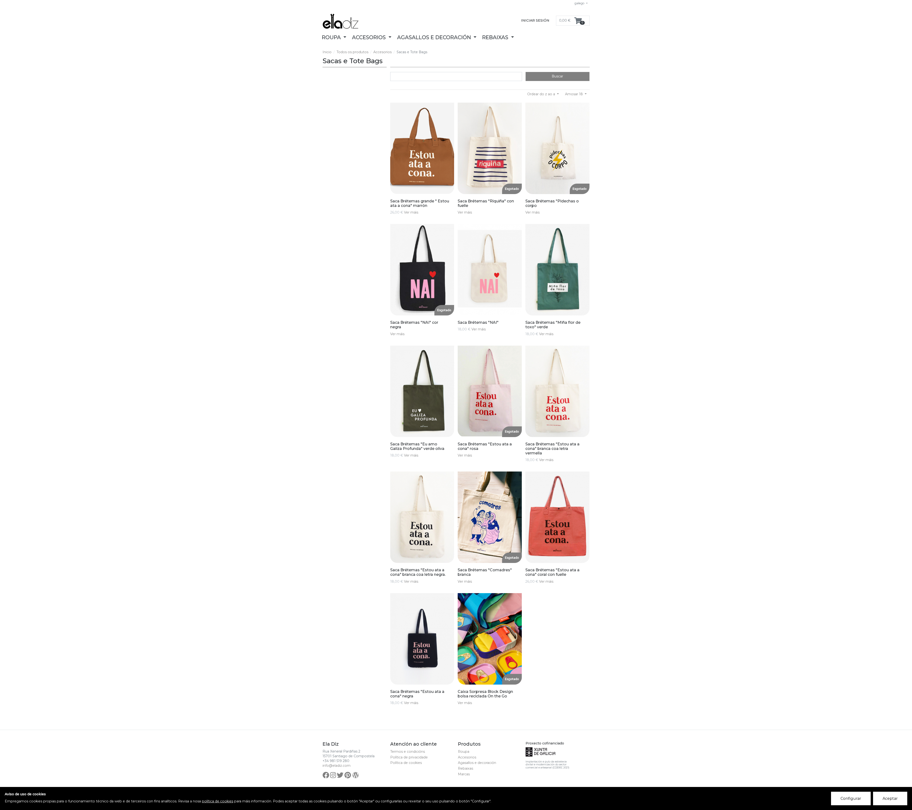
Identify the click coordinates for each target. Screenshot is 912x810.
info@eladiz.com (337, 765)
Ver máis (411, 212)
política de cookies (217, 801)
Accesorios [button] (369, 37)
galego (580, 3)
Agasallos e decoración (477, 763)
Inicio (327, 52)
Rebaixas (465, 768)
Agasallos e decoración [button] (434, 37)
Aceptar (890, 798)
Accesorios (382, 52)
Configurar (851, 798)
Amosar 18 (574, 94)
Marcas (464, 774)
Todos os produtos (352, 52)
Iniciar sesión (535, 20)
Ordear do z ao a (541, 94)
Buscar (557, 76)
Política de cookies (406, 763)
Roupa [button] (332, 37)
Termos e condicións (407, 751)
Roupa (463, 751)
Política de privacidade (409, 757)
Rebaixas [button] (496, 37)
